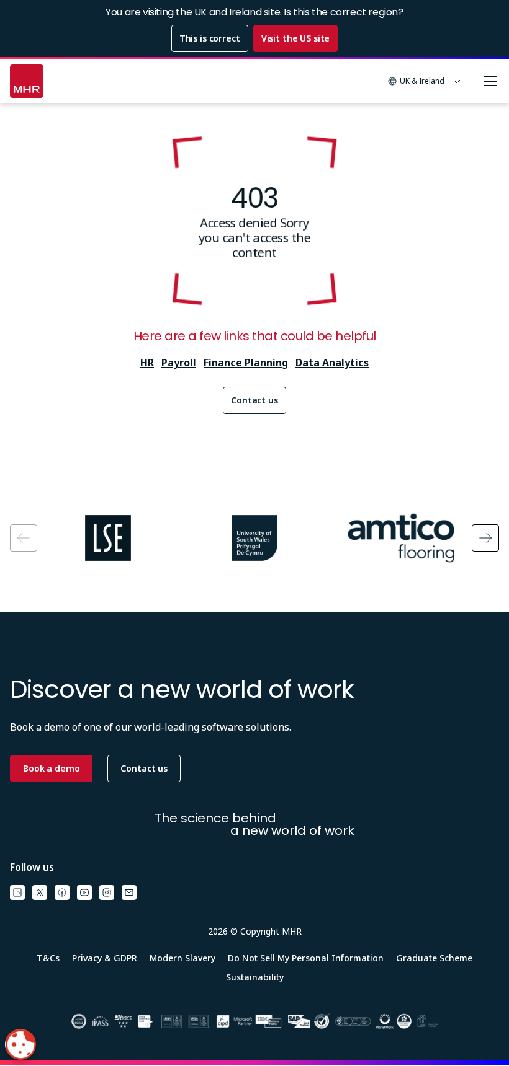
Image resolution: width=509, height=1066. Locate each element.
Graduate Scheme (434, 958)
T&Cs (48, 958)
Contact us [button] (144, 768)
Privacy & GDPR (104, 958)
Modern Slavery (182, 958)
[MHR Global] (26, 81)
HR (147, 362)
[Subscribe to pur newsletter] (129, 892)
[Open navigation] (490, 81)
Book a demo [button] (51, 768)
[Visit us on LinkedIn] (17, 892)
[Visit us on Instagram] (106, 892)
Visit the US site (295, 38)
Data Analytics (332, 362)
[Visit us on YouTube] (84, 892)
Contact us (254, 400)
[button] (424, 81)
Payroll (178, 362)
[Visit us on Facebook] (62, 892)
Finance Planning (246, 362)
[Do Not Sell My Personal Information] (20, 1044)
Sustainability (255, 977)
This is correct (209, 38)
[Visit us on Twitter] (39, 892)
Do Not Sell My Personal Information (306, 958)
